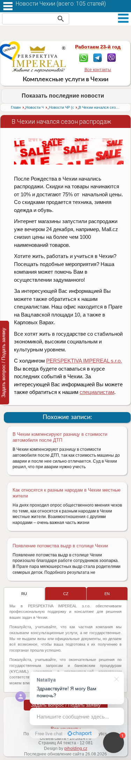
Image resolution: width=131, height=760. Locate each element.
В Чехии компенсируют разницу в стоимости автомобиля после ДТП (60, 437)
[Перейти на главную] (39, 59)
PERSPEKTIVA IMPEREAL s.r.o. (84, 361)
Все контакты (98, 69)
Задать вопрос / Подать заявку (66, 705)
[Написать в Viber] (111, 57)
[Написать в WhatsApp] (83, 57)
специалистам (97, 392)
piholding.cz (75, 748)
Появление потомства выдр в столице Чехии (60, 545)
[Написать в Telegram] (97, 57)
